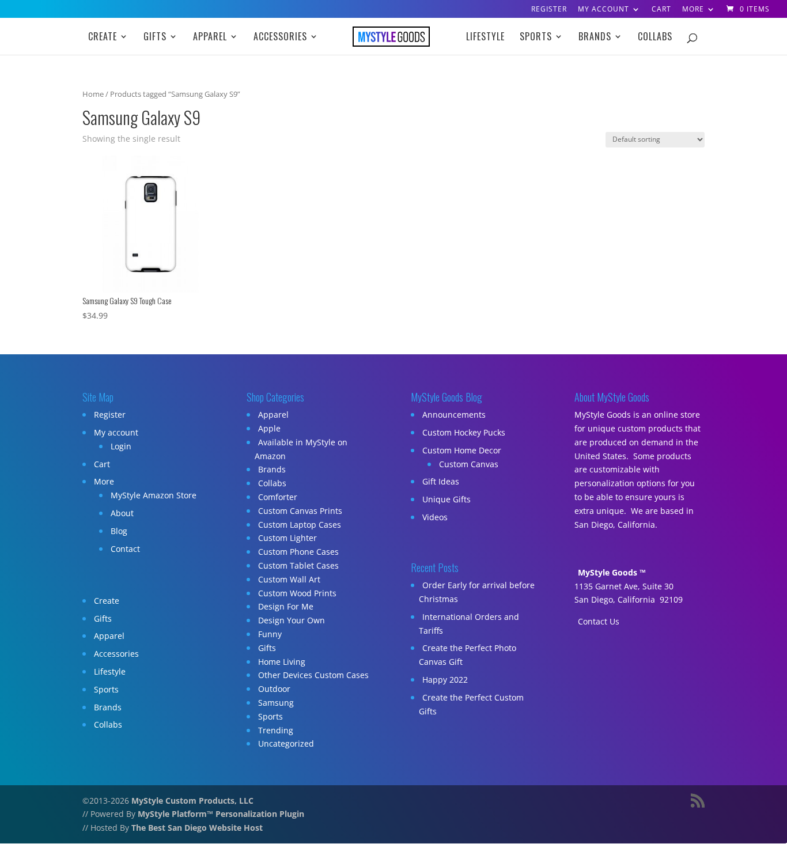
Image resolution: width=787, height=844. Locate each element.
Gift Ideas (440, 481)
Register (549, 10)
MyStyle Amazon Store (153, 495)
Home (93, 94)
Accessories (280, 37)
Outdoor (274, 688)
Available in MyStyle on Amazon (301, 449)
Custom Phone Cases (298, 551)
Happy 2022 (445, 679)
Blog (119, 530)
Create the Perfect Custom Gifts (471, 704)
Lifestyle (485, 37)
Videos (435, 517)
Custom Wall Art (289, 579)
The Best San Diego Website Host (197, 827)
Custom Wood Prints (297, 593)
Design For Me (285, 606)
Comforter (277, 496)
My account (603, 10)
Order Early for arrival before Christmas (477, 592)
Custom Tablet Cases (298, 565)
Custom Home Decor (461, 450)
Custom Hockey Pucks (463, 432)
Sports (536, 37)
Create (102, 37)
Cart (661, 10)
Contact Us (598, 621)
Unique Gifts (446, 499)
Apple (269, 428)
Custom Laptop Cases (299, 524)
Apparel (210, 37)
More (693, 10)
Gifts (155, 37)
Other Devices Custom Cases (313, 674)
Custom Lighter (287, 537)
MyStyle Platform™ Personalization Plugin (221, 813)
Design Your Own (291, 620)
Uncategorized (286, 743)
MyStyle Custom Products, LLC (192, 800)
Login (121, 446)
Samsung (276, 702)
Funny (270, 634)
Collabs (655, 37)
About (122, 513)
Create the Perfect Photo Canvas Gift (467, 654)
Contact (125, 548)
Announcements (454, 414)
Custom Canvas (468, 464)
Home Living (281, 661)
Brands (594, 37)
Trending (275, 730)
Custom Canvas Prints (300, 510)
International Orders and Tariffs (469, 623)
